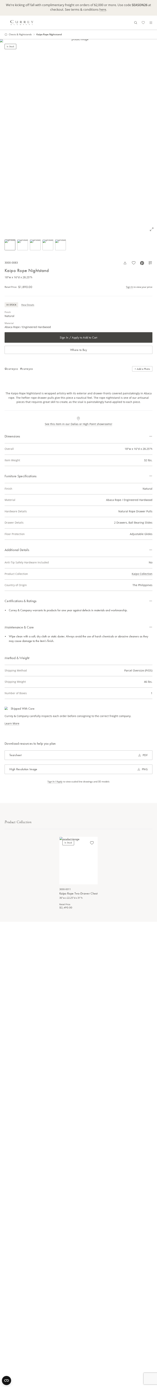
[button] (78, 137)
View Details (27, 304)
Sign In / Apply (54, 781)
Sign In (129, 287)
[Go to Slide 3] (35, 245)
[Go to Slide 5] (60, 245)
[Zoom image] (151, 229)
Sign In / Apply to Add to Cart (78, 337)
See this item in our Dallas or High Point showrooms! (78, 424)
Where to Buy (78, 350)
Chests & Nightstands (20, 34)
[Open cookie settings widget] (6, 1380)
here (102, 9)
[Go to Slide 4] (48, 245)
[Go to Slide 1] (10, 245)
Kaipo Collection (142, 574)
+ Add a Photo (142, 369)
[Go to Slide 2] (22, 245)
